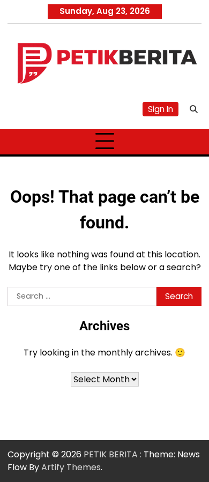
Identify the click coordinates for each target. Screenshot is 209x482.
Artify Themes (71, 467)
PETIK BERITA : (112, 454)
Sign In (160, 109)
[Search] (193, 109)
